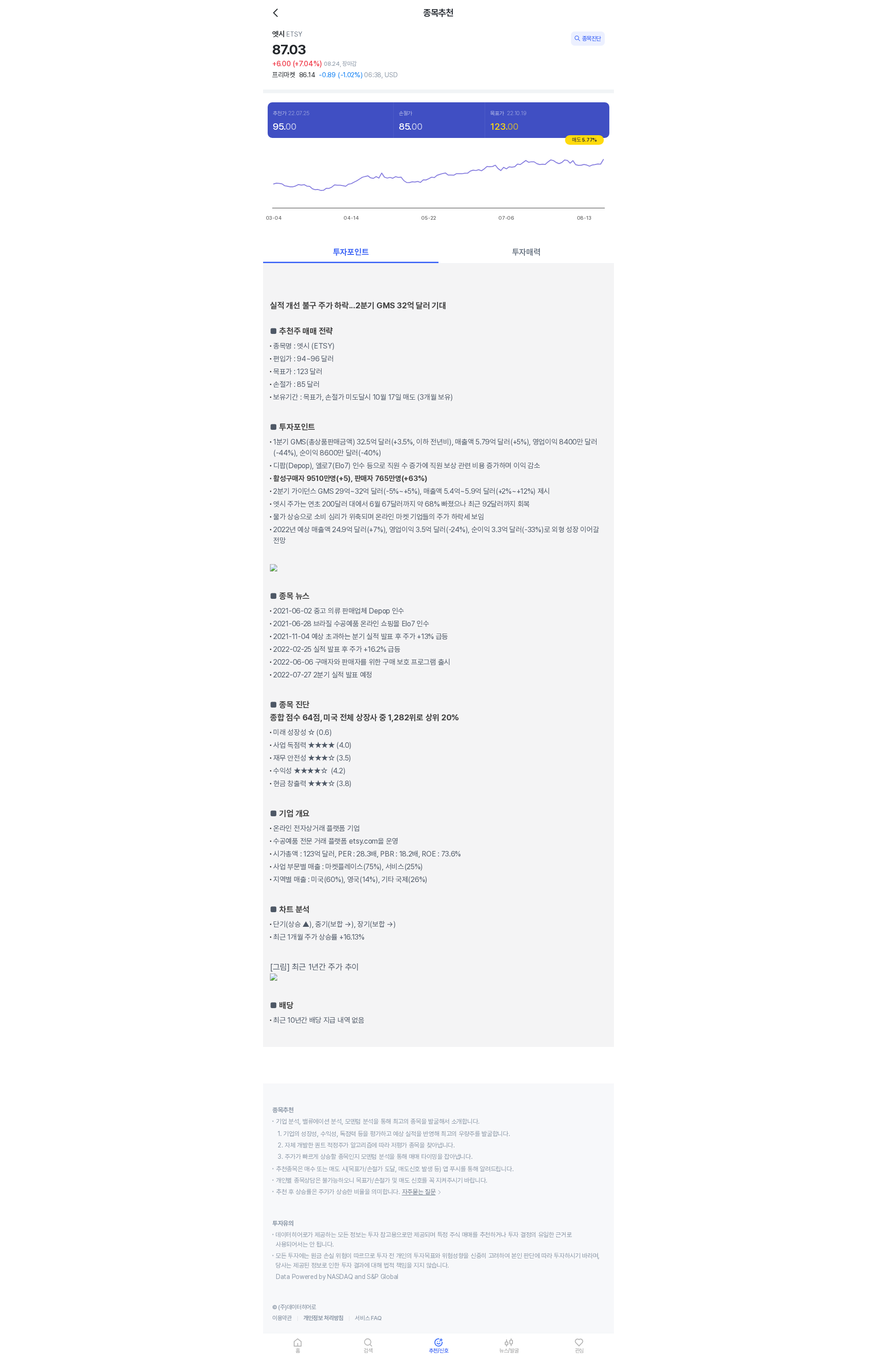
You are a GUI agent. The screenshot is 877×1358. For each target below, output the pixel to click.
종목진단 (591, 38)
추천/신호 (439, 1350)
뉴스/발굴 (509, 1350)
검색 (368, 1350)
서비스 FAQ (368, 1318)
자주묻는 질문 (419, 1191)
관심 (579, 1350)
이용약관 (282, 1318)
